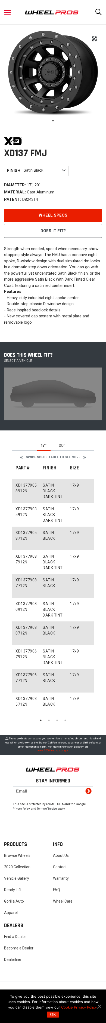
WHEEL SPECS (53, 215)
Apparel (11, 912)
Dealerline (12, 959)
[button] (7, 12)
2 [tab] (49, 720)
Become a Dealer (18, 948)
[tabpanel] (53, 72)
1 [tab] (53, 120)
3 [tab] (57, 720)
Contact (60, 867)
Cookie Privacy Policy (79, 1007)
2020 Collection (17, 867)
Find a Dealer (15, 936)
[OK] (99, 1006)
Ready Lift (12, 890)
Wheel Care (63, 901)
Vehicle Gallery (16, 878)
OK (53, 1014)
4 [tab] (65, 720)
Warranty (61, 878)
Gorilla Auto (14, 901)
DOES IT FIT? (53, 230)
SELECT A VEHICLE (18, 361)
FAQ (56, 890)
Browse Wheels (17, 855)
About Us (61, 855)
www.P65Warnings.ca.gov (53, 750)
